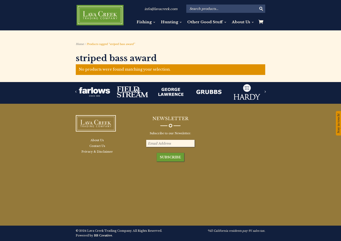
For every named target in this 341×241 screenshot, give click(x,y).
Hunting (169, 22)
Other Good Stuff (205, 22)
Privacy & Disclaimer (97, 151)
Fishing (144, 22)
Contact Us (97, 146)
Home (80, 44)
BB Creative (103, 235)
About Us (241, 22)
